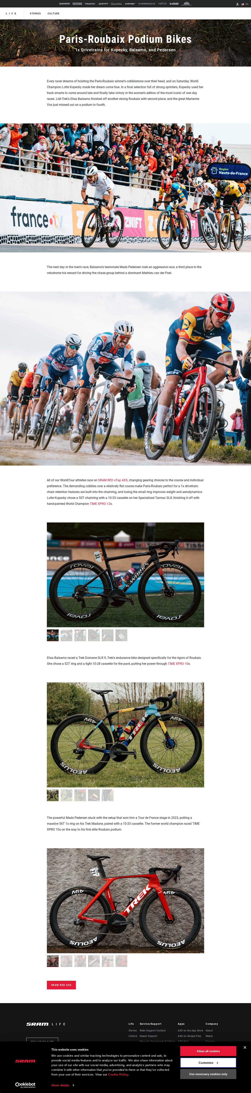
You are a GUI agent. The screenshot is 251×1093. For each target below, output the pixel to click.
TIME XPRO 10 (178, 664)
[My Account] (237, 4)
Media (209, 1036)
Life (12, 13)
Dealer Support (148, 1036)
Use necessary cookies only (208, 1074)
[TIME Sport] (130, 4)
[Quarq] (116, 4)
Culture (54, 13)
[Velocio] (162, 3)
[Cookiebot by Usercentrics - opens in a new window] (25, 1085)
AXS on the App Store (190, 1030)
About (209, 1030)
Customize (206, 1062)
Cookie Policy (118, 1074)
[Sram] (64, 4)
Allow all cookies (208, 1051)
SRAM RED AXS (61, 985)
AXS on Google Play (189, 1036)
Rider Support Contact (153, 1030)
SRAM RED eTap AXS (113, 480)
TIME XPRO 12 (100, 504)
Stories (35, 13)
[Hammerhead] (146, 3)
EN (246, 4)
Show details (60, 1085)
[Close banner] (245, 1047)
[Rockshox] (77, 4)
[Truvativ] (90, 4)
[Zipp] (103, 4)
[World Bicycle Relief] (186, 3)
